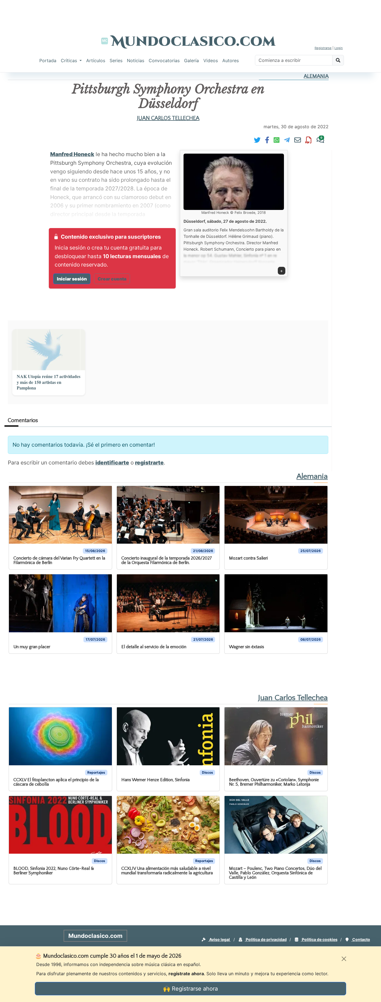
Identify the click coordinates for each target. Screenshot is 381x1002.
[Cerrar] (344, 958)
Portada (47, 60)
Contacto (360, 939)
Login (338, 48)
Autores (230, 60)
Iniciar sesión (72, 279)
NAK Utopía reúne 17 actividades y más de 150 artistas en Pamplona (48, 382)
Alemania (316, 76)
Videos (210, 60)
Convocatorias (164, 60)
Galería (191, 60)
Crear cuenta (112, 279)
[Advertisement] (190, 12)
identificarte (112, 462)
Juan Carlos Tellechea (168, 118)
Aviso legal (219, 939)
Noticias (135, 60)
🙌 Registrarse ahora (190, 988)
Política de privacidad (266, 939)
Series (116, 60)
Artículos (95, 60)
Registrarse (323, 48)
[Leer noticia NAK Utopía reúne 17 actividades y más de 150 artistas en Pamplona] (48, 349)
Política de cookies (319, 939)
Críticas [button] (69, 60)
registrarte (149, 462)
